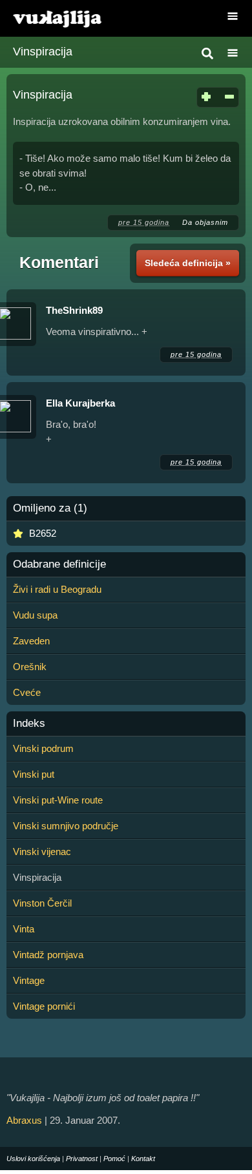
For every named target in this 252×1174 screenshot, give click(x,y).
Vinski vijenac (42, 851)
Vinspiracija (42, 51)
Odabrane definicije (59, 564)
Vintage (29, 980)
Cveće (27, 692)
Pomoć (114, 1158)
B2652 (42, 533)
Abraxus (24, 1120)
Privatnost (82, 1158)
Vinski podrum (43, 748)
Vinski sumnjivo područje (65, 825)
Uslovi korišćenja (33, 1158)
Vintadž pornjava (48, 954)
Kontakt (143, 1158)
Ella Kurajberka (80, 403)
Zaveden (31, 640)
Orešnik (30, 666)
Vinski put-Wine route (58, 799)
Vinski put (33, 774)
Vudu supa (35, 615)
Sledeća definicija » (188, 263)
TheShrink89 (74, 310)
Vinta (23, 928)
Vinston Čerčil (42, 903)
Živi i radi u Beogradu (57, 589)
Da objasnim (205, 222)
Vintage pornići (44, 1006)
